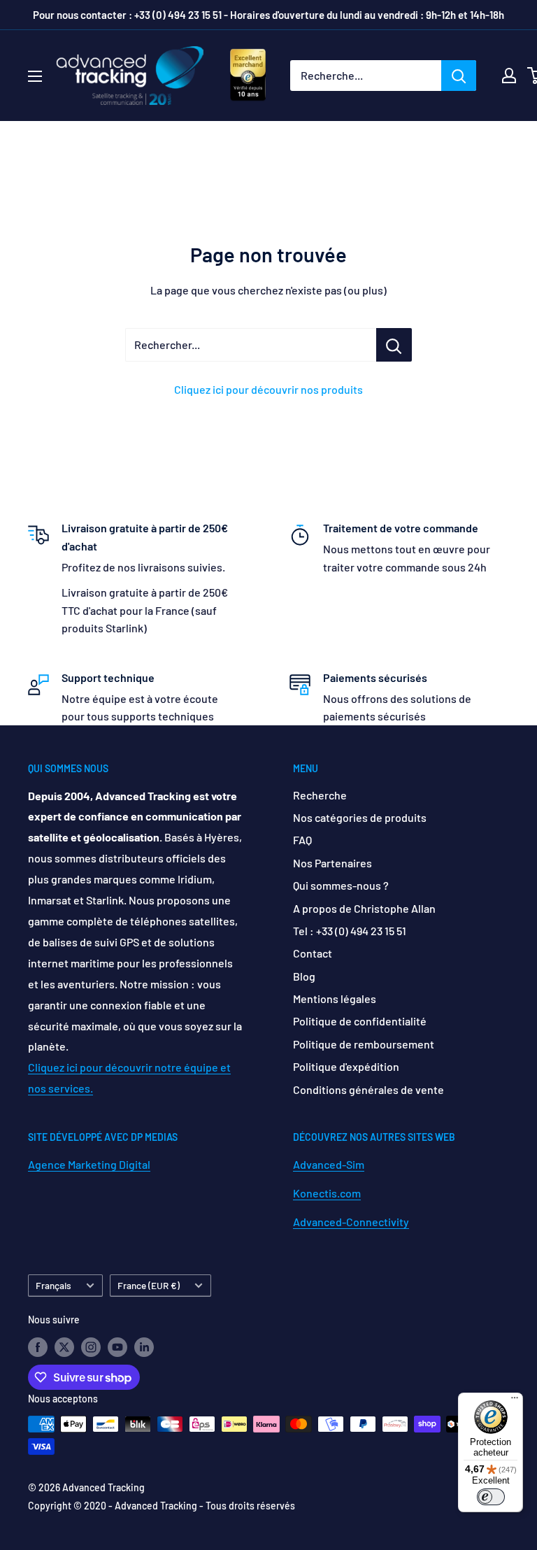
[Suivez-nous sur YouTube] (117, 1346)
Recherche (320, 795)
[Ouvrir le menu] (35, 76)
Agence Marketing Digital (89, 1164)
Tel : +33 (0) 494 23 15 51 (349, 930)
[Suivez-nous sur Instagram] (91, 1346)
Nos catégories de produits (360, 817)
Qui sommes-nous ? (341, 885)
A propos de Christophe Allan (364, 908)
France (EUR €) (148, 1285)
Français (53, 1285)
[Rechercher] (458, 75)
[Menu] (514, 1401)
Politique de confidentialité (360, 1021)
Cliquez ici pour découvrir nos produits (268, 389)
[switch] (491, 1496)
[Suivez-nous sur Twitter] (64, 1346)
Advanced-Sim (328, 1164)
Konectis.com (327, 1193)
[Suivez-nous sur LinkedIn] (144, 1346)
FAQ (302, 839)
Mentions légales (334, 998)
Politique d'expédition (346, 1066)
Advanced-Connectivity (351, 1221)
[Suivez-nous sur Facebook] (38, 1346)
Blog (304, 976)
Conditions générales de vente (368, 1089)
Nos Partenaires (332, 862)
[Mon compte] (509, 75)
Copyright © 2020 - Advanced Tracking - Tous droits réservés (161, 1506)
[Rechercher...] (394, 345)
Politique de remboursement (363, 1044)
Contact (312, 953)
